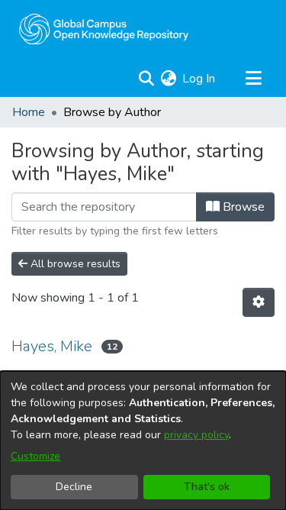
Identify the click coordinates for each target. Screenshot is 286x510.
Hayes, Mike (51, 346)
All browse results (74, 264)
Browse (242, 207)
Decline (74, 486)
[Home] (103, 29)
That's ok (207, 486)
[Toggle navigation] (253, 78)
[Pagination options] (259, 302)
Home (28, 112)
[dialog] (143, 440)
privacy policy (196, 435)
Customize (35, 456)
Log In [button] (199, 78)
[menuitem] (168, 78)
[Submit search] (146, 78)
